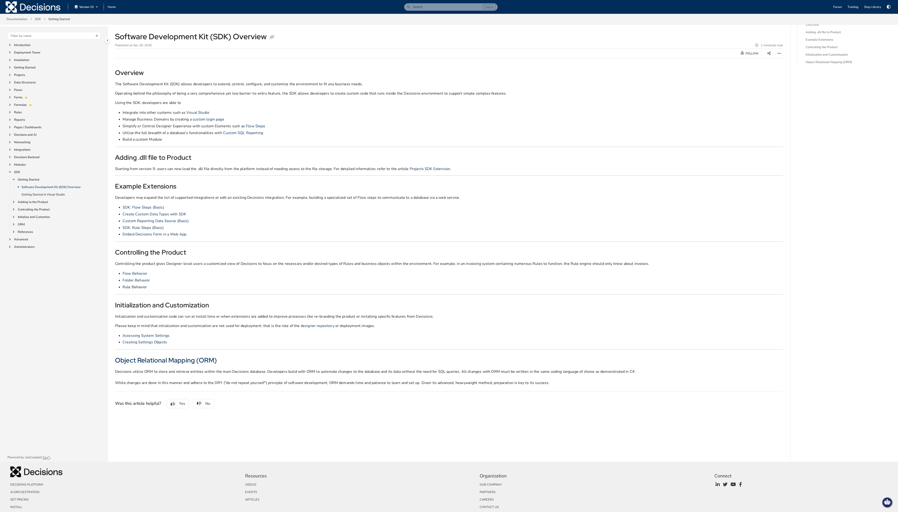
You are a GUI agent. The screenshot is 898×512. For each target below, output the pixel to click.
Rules (18, 112)
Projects (19, 75)
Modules (20, 165)
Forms (18, 97)
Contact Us (489, 507)
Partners (488, 492)
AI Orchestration (25, 492)
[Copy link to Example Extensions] (185, 187)
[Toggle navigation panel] (107, 40)
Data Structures (25, 82)
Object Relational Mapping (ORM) (166, 360)
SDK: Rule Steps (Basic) (143, 227)
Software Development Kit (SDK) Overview (51, 187)
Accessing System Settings (146, 335)
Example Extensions (819, 40)
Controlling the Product (34, 209)
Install (16, 507)
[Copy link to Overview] (151, 73)
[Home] (33, 7)
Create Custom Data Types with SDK (154, 214)
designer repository (317, 325)
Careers (487, 500)
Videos (250, 485)
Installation (21, 60)
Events (251, 492)
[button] (451, 7)
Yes (182, 403)
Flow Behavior (135, 273)
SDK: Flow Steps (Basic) (143, 207)
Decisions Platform (26, 485)
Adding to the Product (33, 202)
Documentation (17, 19)
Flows (18, 90)
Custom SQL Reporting (243, 132)
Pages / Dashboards (27, 127)
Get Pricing (19, 500)
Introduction (22, 45)
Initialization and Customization (827, 55)
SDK (38, 19)
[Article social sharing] (769, 53)
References (25, 232)
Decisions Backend (27, 157)
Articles (252, 500)
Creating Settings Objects (145, 342)
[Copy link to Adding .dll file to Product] (199, 158)
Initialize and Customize (34, 217)
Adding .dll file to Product (823, 32)
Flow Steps (255, 126)
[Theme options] (888, 7)
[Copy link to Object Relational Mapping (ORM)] (224, 361)
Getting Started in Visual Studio (43, 194)
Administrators (24, 247)
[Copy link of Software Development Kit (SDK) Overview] (272, 37)
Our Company (491, 485)
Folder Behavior (136, 280)
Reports (19, 120)
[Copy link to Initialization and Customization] (216, 305)
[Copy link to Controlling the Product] (195, 253)
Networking (22, 142)
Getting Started (25, 67)
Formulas (20, 105)
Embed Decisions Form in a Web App (154, 234)
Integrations (22, 150)
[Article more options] (779, 53)
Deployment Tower (27, 52)
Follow (751, 53)
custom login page (208, 119)
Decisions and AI (25, 135)
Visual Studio (197, 112)
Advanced (21, 239)
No (207, 403)
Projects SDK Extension (430, 168)
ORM (21, 224)
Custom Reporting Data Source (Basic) (156, 221)
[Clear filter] (97, 35)
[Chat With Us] (887, 502)
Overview (812, 25)
